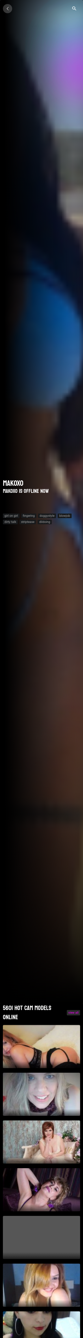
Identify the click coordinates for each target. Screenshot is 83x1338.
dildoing (44, 522)
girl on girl (11, 516)
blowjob (64, 516)
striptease (27, 522)
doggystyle (47, 516)
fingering (29, 516)
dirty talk (10, 522)
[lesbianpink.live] (7, 8)
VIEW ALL (73, 1012)
